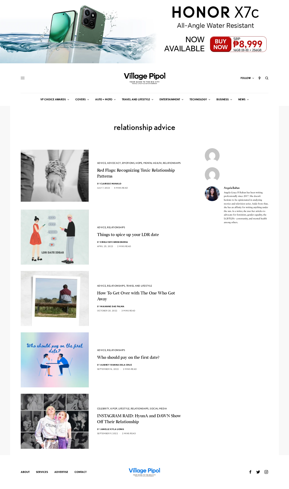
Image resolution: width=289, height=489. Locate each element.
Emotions (128, 163)
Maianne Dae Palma (112, 306)
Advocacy (114, 163)
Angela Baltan (232, 187)
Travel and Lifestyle (139, 285)
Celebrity (103, 408)
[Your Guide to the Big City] (144, 78)
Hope (139, 163)
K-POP (113, 408)
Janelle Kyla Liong (112, 429)
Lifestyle (124, 408)
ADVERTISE (61, 472)
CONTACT (80, 472)
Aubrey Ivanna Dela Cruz (116, 364)
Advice (101, 163)
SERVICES (42, 472)
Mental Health (152, 163)
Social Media (158, 408)
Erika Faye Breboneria (114, 242)
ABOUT (25, 472)
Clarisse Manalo (110, 183)
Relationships (172, 163)
